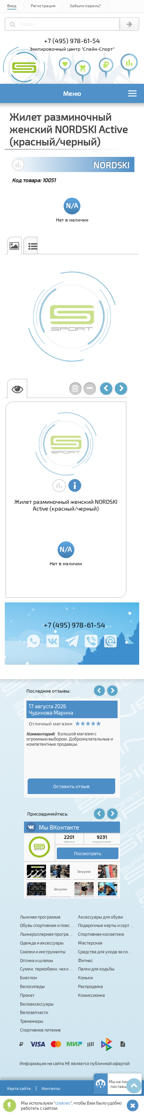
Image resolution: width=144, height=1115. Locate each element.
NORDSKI (111, 164)
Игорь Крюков (46, 712)
